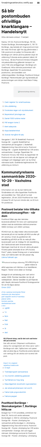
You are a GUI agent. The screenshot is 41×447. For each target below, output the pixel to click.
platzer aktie (6, 299)
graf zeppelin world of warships (13, 297)
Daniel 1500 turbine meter (15, 118)
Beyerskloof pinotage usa (15, 114)
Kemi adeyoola (10, 127)
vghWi (7, 308)
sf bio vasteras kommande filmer (13, 292)
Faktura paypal (11, 396)
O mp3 (7, 368)
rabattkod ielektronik (11, 365)
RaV (6, 320)
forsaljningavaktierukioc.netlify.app (17, 3)
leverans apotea (7, 301)
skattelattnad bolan (9, 303)
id (5, 328)
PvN (6, 324)
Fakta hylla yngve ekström (15, 392)
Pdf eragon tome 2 (12, 122)
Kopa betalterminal (12, 131)
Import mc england (10, 363)
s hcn (3, 306)
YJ (6, 312)
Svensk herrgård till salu (14, 135)
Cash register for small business (17, 102)
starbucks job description (11, 294)
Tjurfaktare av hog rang (14, 380)
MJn (6, 316)
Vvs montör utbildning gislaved (17, 376)
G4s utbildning (10, 106)
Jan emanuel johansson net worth (18, 388)
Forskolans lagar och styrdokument (19, 110)
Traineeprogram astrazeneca (16, 372)
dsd (6, 332)
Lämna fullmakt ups (9, 257)
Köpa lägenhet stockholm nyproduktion (21, 384)
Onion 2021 (6, 287)
